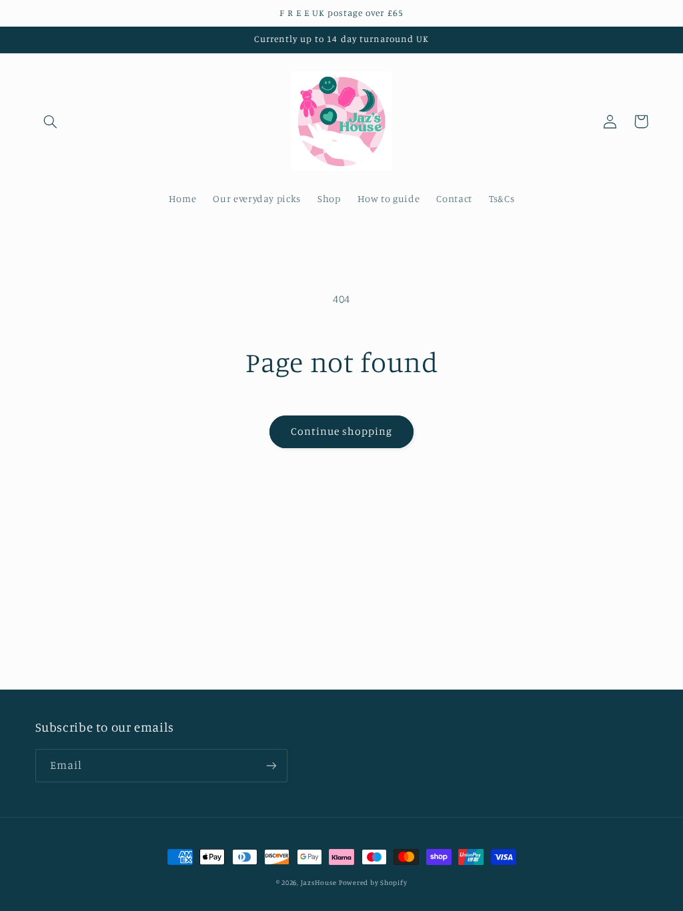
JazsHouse (319, 882)
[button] (50, 121)
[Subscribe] (270, 765)
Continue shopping (342, 431)
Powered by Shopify (373, 882)
